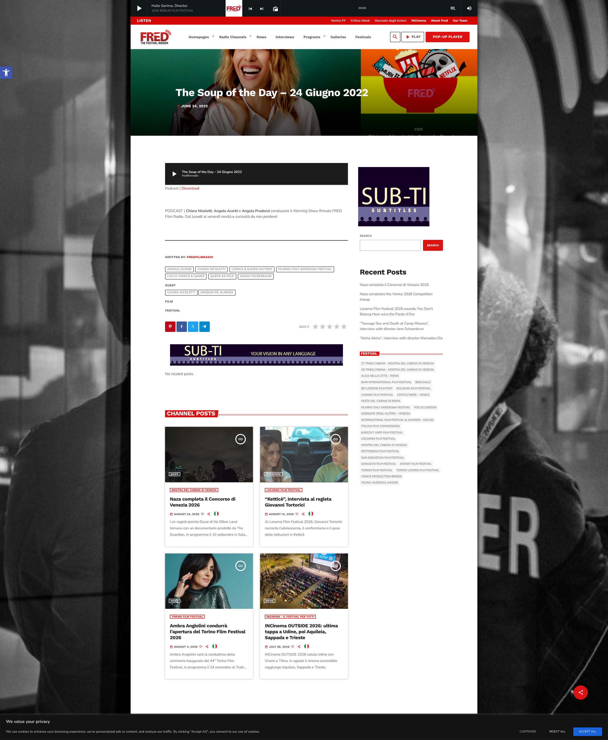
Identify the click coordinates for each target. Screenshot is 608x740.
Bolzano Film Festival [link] (413, 389)
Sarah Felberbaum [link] (256, 277)
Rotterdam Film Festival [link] (380, 451)
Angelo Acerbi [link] (179, 269)
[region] (304, 727)
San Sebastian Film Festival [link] (382, 458)
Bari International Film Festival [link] (386, 382)
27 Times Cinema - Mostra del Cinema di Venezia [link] (397, 364)
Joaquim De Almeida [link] (216, 293)
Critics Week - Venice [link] (413, 395)
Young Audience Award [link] (379, 483)
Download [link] (191, 188)
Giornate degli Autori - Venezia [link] (385, 414)
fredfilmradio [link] (200, 257)
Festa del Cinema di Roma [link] (380, 401)
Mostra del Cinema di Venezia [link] (194, 490)
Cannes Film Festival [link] (377, 395)
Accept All (587, 732)
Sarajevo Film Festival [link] (378, 464)
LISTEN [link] (144, 20)
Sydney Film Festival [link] (416, 464)
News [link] (175, 474)
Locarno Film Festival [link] (283, 490)
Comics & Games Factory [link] (252, 269)
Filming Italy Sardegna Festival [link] (305, 269)
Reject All (557, 732)
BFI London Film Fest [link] (377, 389)
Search (366, 235)
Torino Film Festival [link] (187, 616)
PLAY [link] (413, 37)
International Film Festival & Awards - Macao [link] (397, 420)
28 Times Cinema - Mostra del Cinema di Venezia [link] (397, 370)
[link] (6, 72)
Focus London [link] (425, 408)
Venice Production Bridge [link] (381, 477)
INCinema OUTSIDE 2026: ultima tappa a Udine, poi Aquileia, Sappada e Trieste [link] (301, 631)
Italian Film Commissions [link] (380, 426)
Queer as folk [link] (222, 277)
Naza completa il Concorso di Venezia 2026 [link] (394, 285)
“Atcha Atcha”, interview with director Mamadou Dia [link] (401, 338)
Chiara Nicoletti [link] (212, 269)
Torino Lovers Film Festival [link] (417, 470)
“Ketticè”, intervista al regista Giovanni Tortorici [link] (298, 502)
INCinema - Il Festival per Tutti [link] (290, 616)
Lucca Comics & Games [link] (185, 277)
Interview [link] (273, 474)
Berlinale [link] (423, 382)
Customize (528, 732)
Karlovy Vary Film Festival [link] (382, 433)
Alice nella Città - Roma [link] (380, 376)
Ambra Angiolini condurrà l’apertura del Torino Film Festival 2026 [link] (207, 631)
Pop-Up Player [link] (447, 37)
